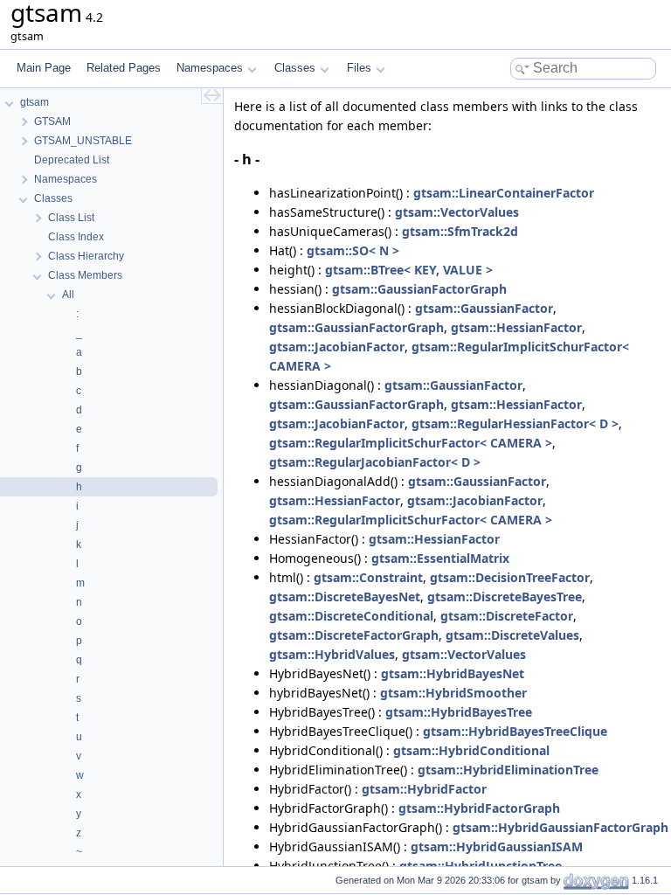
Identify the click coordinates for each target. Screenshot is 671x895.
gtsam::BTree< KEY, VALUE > (409, 269)
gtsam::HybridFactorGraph (479, 808)
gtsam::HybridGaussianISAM (497, 846)
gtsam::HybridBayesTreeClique (515, 731)
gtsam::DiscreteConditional (351, 615)
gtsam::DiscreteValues (512, 635)
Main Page (44, 67)
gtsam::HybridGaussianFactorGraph (560, 827)
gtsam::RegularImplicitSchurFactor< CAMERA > (410, 442)
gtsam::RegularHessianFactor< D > (515, 423)
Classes (294, 67)
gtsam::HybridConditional (471, 750)
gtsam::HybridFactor (424, 789)
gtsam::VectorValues (457, 212)
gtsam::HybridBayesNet (452, 673)
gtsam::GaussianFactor (484, 308)
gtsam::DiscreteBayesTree (504, 596)
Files (359, 67)
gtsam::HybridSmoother (453, 692)
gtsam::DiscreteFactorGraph (354, 635)
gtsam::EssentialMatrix (440, 558)
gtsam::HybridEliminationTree (508, 769)
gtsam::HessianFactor (516, 327)
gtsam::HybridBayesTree (458, 712)
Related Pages (123, 67)
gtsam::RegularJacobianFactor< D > (375, 462)
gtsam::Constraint (368, 577)
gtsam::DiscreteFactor (506, 615)
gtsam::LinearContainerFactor (503, 192)
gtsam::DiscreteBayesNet (344, 596)
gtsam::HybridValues (332, 654)
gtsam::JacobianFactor (337, 346)
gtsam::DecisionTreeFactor (510, 577)
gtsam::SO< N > (353, 250)
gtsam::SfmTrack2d (460, 231)
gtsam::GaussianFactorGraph (419, 289)
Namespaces (209, 67)
